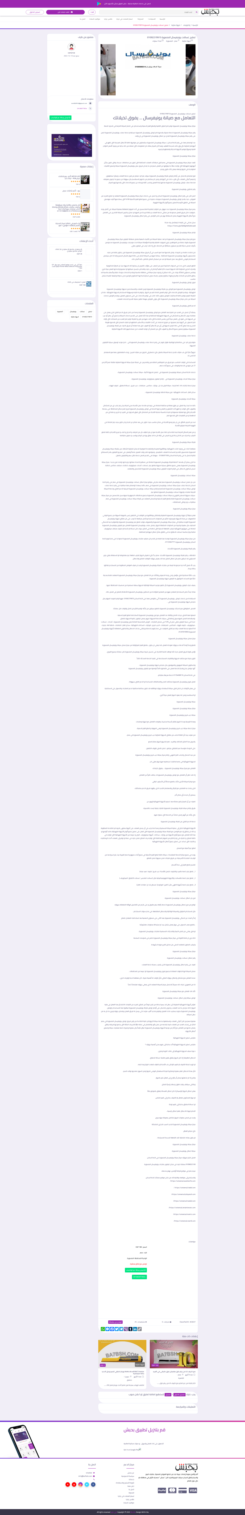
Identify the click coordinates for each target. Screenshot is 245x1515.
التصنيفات (152, 18)
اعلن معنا (130, 1486)
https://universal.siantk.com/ (184, 1220)
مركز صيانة (153, 272)
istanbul (89, 1472)
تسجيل (168, 1394)
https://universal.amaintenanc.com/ (182, 1207)
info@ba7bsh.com (85, 1476)
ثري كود (114, 1512)
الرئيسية (162, 18)
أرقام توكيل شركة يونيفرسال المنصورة (163, 175)
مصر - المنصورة (171, 40)
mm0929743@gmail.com (79, 103)
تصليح (90, 311)
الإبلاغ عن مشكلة (115, 1322)
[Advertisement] (148, 1298)
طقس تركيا (108, 18)
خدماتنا (131, 1479)
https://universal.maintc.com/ (184, 1214)
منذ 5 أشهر (189, 1374)
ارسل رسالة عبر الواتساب (135, 1270)
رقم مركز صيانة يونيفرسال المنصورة (180, 239)
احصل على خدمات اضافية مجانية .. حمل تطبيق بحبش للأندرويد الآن (127, 3)
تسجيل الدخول (35, 12)
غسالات (82, 311)
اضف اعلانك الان (64, 12)
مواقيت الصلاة (94, 18)
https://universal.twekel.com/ (184, 1200)
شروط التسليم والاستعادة (125, 1482)
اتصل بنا (82, 18)
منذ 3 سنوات (156, 40)
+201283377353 (139, 1276)
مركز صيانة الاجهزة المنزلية (125, 362)
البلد (92, 12)
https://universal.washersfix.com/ (182, 1180)
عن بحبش (130, 1472)
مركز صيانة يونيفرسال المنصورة (164, 522)
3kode (132, 1512)
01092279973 (87, 316)
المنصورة (60, 311)
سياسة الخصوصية (127, 1476)
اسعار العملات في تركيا (124, 18)
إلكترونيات (186, 25)
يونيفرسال (73, 311)
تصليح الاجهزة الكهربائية (181, 1044)
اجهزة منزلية (175, 25)
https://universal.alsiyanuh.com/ (183, 1194)
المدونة (140, 18)
